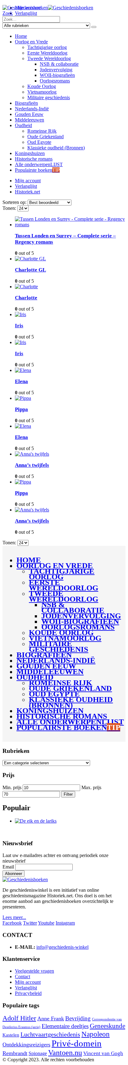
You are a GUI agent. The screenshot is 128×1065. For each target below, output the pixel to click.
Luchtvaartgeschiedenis (50, 1034)
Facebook (12, 923)
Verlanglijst (26, 13)
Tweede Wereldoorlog (49, 58)
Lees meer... (14, 917)
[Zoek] (93, 27)
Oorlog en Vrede (31, 41)
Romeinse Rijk (42, 131)
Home (21, 36)
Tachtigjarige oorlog (47, 47)
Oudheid (23, 125)
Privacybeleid (28, 993)
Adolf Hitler (19, 1018)
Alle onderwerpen (39, 164)
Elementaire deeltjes (65, 1026)
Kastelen (10, 1034)
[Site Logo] (47, 7)
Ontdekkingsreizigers (26, 1044)
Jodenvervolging (56, 69)
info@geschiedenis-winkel (62, 947)
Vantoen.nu (65, 1053)
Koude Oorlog (41, 86)
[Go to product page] (70, 222)
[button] (7, 13)
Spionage (38, 1053)
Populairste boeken (37, 170)
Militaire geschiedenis (48, 97)
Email (8, 866)
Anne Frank (50, 1018)
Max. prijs (91, 787)
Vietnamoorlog (42, 92)
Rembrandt (14, 1053)
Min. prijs (11, 787)
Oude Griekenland (45, 136)
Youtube (46, 923)
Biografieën (26, 103)
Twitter (30, 923)
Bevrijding (78, 1018)
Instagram (65, 923)
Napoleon (95, 1034)
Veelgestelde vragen (34, 971)
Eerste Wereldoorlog (47, 52)
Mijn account (28, 180)
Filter (68, 794)
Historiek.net (27, 191)
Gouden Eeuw (29, 114)
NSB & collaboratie (59, 64)
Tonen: (9, 208)
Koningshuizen (30, 153)
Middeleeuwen (29, 119)
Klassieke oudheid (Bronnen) (56, 147)
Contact (22, 976)
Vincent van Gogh (103, 1053)
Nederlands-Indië (32, 108)
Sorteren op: (15, 202)
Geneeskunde (107, 1026)
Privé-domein (77, 1043)
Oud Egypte (39, 142)
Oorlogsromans (55, 80)
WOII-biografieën (57, 75)
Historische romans (34, 158)
